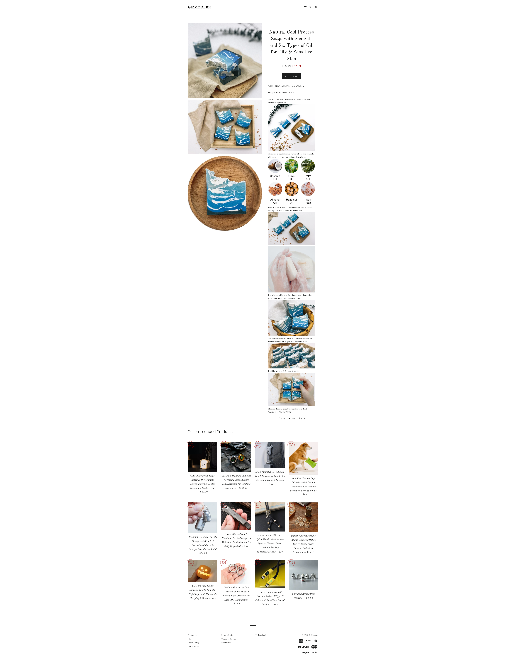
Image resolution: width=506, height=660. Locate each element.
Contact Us (192, 635)
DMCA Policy (193, 646)
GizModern (313, 635)
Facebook (262, 635)
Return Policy (193, 643)
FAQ (189, 639)
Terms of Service (228, 639)
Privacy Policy (227, 635)
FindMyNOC (226, 643)
